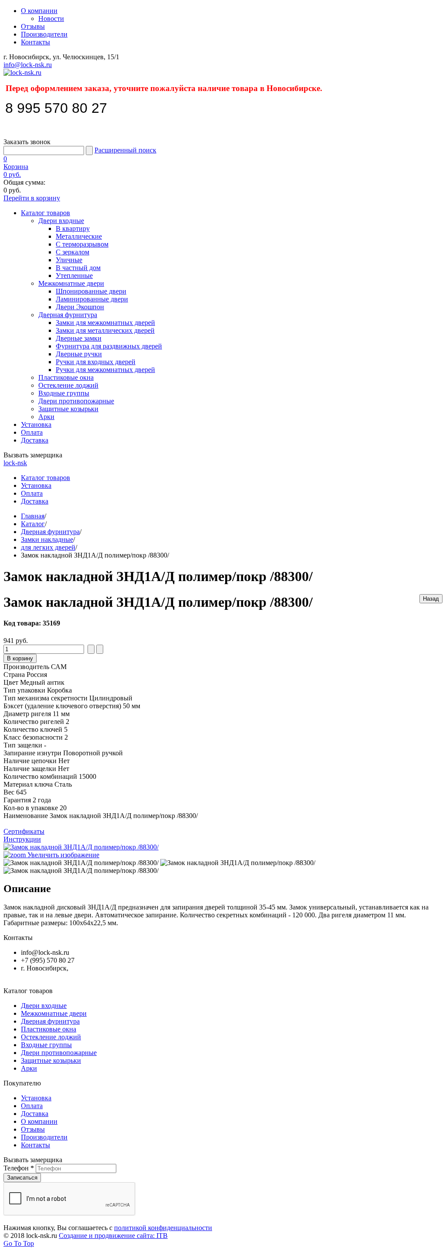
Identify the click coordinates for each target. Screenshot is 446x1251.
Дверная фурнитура (67, 314)
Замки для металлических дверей (105, 330)
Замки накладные (47, 539)
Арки (46, 416)
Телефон (18, 1168)
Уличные (69, 260)
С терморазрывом (82, 244)
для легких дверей (48, 547)
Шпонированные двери (91, 291)
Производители (44, 34)
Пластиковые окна (66, 377)
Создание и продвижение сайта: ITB (113, 1235)
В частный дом (78, 267)
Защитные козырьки (68, 408)
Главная (32, 516)
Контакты (35, 42)
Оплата (32, 432)
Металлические (79, 236)
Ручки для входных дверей (95, 361)
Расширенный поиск (125, 150)
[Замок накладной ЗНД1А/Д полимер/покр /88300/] (81, 863)
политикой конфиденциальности (163, 1227)
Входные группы (63, 393)
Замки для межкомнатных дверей (105, 322)
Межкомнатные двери (71, 283)
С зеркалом (72, 252)
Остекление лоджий (68, 385)
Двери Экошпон (80, 307)
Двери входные (61, 220)
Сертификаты (23, 831)
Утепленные (74, 275)
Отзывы (33, 26)
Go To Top (18, 1243)
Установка (36, 424)
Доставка (34, 440)
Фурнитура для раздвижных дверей (109, 346)
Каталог (33, 523)
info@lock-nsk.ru (27, 64)
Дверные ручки (79, 354)
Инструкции (22, 839)
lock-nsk (15, 463)
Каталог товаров (45, 212)
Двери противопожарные (76, 401)
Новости (51, 18)
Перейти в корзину (31, 198)
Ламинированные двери (92, 299)
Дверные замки (78, 338)
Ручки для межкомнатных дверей (105, 369)
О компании (39, 10)
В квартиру (73, 228)
